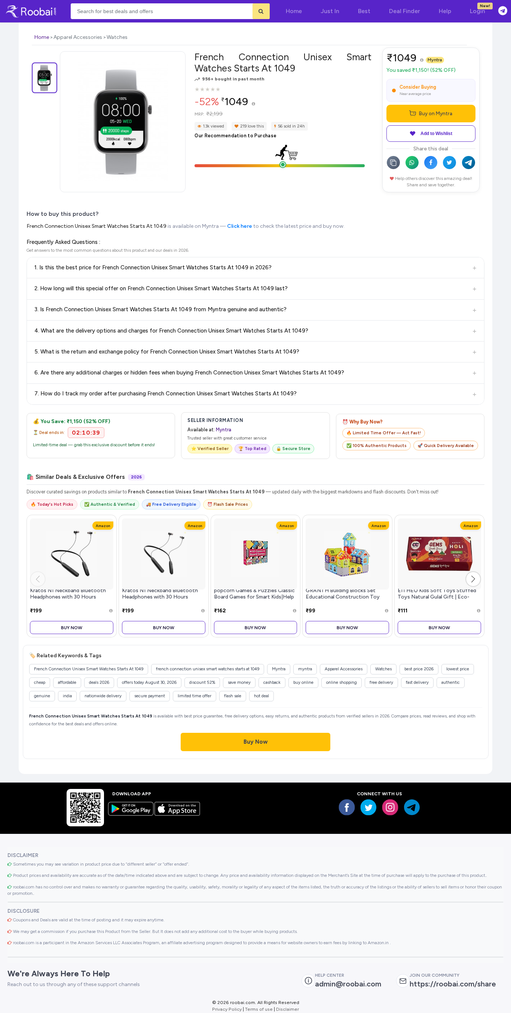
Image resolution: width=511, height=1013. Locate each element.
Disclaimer (287, 1009)
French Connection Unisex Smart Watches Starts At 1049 (96, 226)
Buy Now (71, 627)
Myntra (435, 59)
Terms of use (259, 1009)
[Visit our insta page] (390, 807)
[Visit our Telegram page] (411, 807)
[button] (473, 579)
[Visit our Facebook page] (346, 807)
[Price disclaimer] (253, 104)
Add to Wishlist (436, 133)
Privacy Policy (227, 1009)
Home (41, 37)
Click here (239, 226)
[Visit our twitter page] (368, 807)
